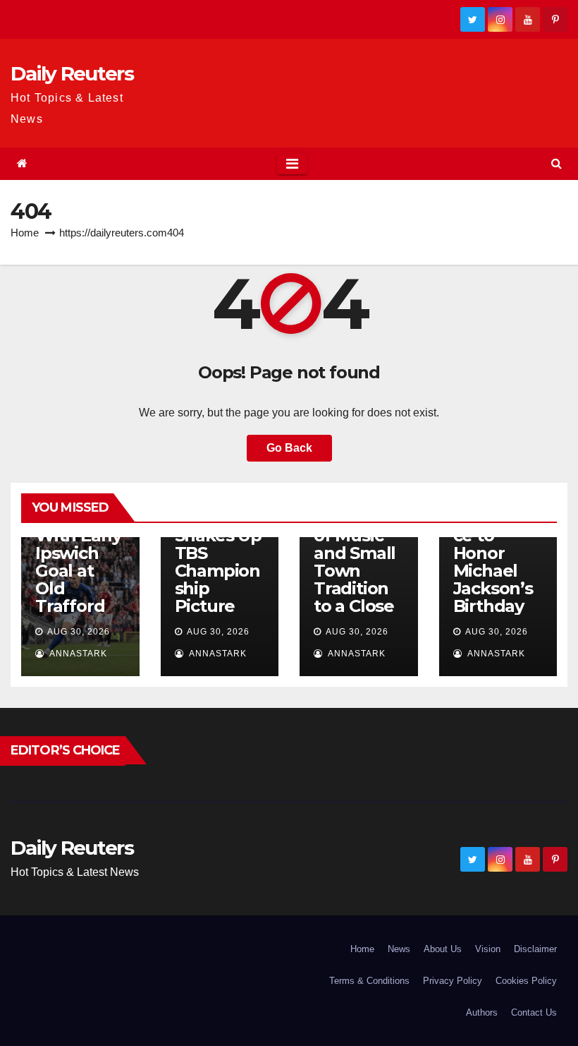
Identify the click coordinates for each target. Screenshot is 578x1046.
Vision (487, 949)
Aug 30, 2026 (78, 632)
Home (25, 233)
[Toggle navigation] (292, 163)
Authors (482, 1012)
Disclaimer (535, 949)
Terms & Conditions (369, 980)
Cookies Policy (526, 980)
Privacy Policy (452, 980)
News (399, 949)
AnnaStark (77, 654)
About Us (443, 949)
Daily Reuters (72, 73)
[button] (556, 163)
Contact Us (534, 1012)
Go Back (289, 448)
